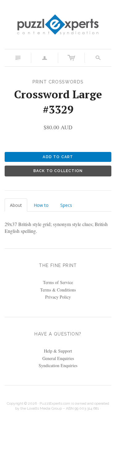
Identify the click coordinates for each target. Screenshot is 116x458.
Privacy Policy (58, 297)
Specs (66, 205)
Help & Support (58, 351)
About (16, 205)
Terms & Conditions (58, 290)
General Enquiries (58, 358)
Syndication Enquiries (58, 365)
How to (41, 205)
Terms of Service (58, 282)
